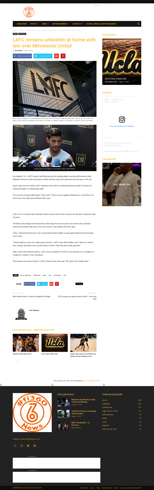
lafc (50, 275)
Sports (61, 1)
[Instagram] (21, 445)
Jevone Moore (109, 151)
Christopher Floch (111, 82)
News (68, 1)
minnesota (57, 275)
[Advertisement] (97, 12)
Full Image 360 (109, 159)
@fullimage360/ (91, 380)
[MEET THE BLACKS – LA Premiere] (63, 425)
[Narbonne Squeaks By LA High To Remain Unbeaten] (64, 402)
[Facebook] (15, 445)
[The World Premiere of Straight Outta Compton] (64, 414)
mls (65, 275)
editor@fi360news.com (31, 439)
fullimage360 (123, 151)
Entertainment (77, 1)
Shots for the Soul (109, 429)
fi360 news (37, 275)
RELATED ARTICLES (22, 330)
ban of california (25, 275)
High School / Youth (110, 411)
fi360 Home (53, 1)
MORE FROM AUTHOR (44, 330)
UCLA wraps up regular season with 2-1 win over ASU (77, 297)
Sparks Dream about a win (22, 354)
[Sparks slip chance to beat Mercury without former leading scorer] (83, 343)
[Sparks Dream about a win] (26, 343)
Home (15, 30)
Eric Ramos (19, 50)
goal (44, 275)
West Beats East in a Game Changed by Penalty (31, 296)
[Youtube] (34, 445)
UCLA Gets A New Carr (50, 354)
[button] (138, 24)
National (105, 425)
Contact (87, 1)
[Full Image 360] (121, 184)
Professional (22, 34)
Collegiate (106, 404)
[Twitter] (28, 445)
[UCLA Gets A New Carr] (55, 343)
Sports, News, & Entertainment (102, 1)
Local (104, 422)
